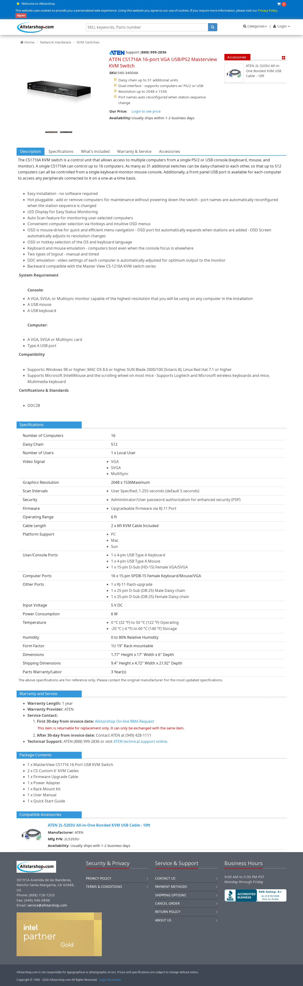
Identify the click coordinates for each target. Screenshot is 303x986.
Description (30, 151)
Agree (21, 15)
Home (29, 42)
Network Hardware (55, 42)
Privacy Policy (267, 10)
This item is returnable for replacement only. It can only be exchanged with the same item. (110, 728)
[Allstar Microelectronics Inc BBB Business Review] (255, 895)
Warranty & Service (134, 151)
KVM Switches (88, 42)
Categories (255, 26)
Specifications (61, 151)
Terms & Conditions (104, 886)
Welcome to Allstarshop (38, 3)
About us (163, 920)
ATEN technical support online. (140, 741)
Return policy (167, 911)
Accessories (236, 57)
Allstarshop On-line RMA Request (124, 721)
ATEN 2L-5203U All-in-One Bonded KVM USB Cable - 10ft (263, 70)
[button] (255, 917)
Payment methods (171, 886)
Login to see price (146, 111)
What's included (95, 151)
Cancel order (167, 903)
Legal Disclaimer (110, 980)
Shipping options (170, 895)
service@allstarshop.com (47, 905)
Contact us (165, 878)
